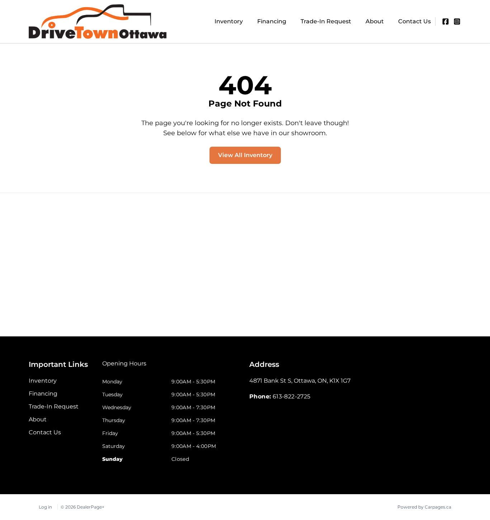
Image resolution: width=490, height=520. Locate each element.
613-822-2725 (292, 396)
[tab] (124, 367)
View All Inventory (245, 155)
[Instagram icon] (457, 21)
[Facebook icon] (445, 21)
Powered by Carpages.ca (424, 507)
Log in (45, 507)
